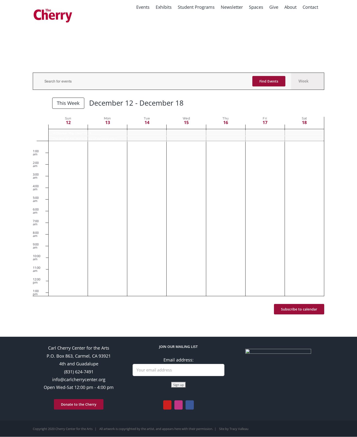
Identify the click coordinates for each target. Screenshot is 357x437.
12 (68, 122)
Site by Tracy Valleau (233, 429)
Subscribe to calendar (299, 309)
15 (186, 122)
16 (225, 122)
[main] (178, 197)
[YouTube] (167, 405)
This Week (68, 103)
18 (304, 122)
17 (265, 122)
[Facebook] (190, 405)
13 (107, 122)
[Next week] (44, 104)
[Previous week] (36, 104)
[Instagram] (178, 405)
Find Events (268, 81)
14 (146, 122)
